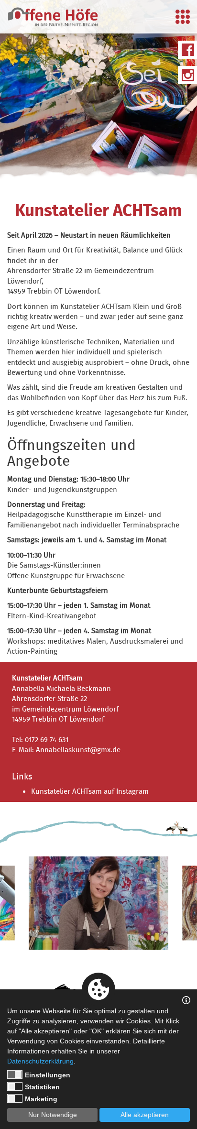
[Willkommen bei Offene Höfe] (52, 16)
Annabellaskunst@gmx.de (78, 750)
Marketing (41, 1099)
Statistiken (42, 1087)
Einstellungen (47, 1075)
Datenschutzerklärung (40, 1061)
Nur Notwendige (52, 1114)
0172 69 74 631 (46, 740)
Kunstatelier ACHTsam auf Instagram (90, 792)
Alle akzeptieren (144, 1114)
